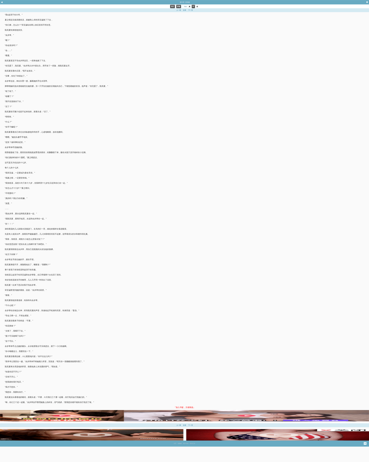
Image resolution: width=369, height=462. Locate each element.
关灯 (172, 6)
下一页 (190, 10)
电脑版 (180, 443)
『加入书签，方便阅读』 (184, 407)
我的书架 (186, 443)
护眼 (178, 6)
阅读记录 (192, 443)
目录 (184, 10)
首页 (175, 443)
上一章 (178, 10)
